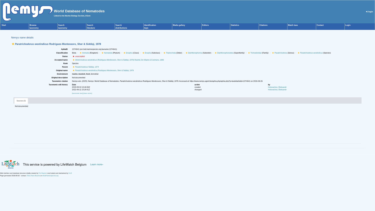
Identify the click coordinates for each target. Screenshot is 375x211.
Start (4, 25)
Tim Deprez (42, 173)
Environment (62, 74)
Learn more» (96, 164)
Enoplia (148, 53)
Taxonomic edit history (58, 85)
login (370, 12)
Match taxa (293, 25)
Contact (320, 25)
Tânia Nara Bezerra (33, 175)
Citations (263, 25)
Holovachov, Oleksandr (277, 87)
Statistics (235, 25)
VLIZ (70, 173)
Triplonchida (171, 53)
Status (65, 56)
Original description (59, 78)
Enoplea (129, 53)
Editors (205, 25)
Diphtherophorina (195, 53)
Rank (65, 63)
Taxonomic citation (60, 81)
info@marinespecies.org (50, 175)
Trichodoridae (256, 53)
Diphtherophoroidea (225, 53)
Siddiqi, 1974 (87, 67)
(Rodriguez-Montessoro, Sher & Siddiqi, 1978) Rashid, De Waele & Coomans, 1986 (119, 60)
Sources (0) (21, 101)
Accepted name (61, 60)
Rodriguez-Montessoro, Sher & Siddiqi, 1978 (104, 70)
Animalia (85, 53)
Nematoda (108, 53)
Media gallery (179, 25)
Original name (62, 70)
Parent (65, 67)
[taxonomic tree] (77, 93)
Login (348, 25)
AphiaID (64, 49)
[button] (13, 44)
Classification (62, 53)
